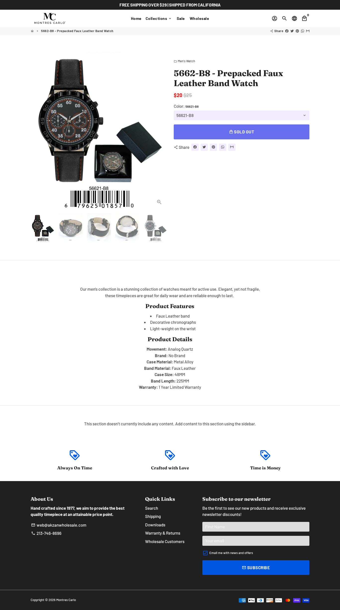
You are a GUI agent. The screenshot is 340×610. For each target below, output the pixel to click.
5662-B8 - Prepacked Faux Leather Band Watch (77, 31)
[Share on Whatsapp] (302, 31)
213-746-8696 (46, 533)
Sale (181, 18)
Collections (159, 18)
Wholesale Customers (164, 541)
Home (136, 18)
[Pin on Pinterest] (297, 31)
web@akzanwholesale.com (58, 524)
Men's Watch (184, 61)
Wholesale (199, 18)
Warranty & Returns (162, 532)
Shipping (153, 516)
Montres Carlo (66, 600)
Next (159, 129)
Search (151, 507)
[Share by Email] (307, 31)
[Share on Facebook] (286, 31)
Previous (37, 129)
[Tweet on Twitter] (292, 31)
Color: (186, 106)
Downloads (155, 524)
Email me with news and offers (231, 553)
